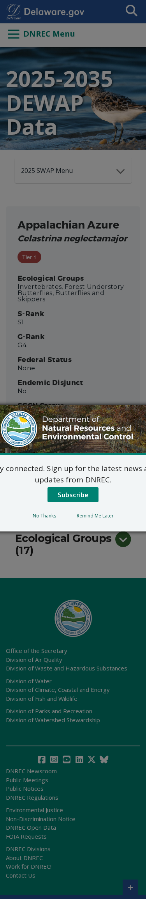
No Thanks (44, 515)
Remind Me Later (95, 515)
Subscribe (73, 494)
